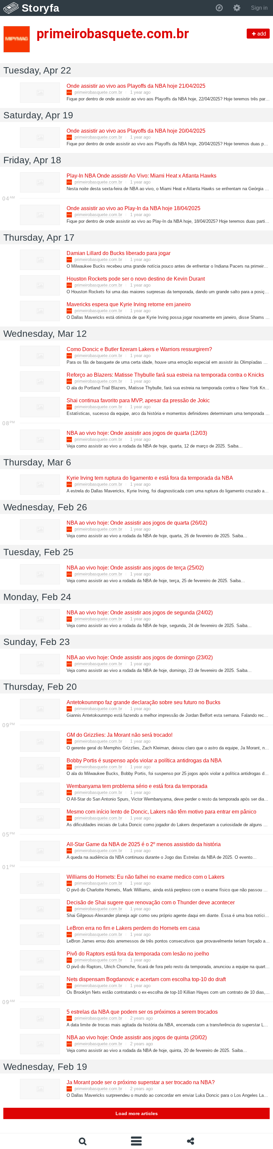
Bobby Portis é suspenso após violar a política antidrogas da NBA (144, 760)
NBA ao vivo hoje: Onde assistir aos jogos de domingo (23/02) (139, 657)
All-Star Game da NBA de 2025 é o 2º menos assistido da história (143, 844)
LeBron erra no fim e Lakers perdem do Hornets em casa (133, 928)
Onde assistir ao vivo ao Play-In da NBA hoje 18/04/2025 (133, 208)
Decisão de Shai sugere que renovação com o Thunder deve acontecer (150, 902)
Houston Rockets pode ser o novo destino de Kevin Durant (135, 279)
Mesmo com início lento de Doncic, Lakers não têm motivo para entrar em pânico (161, 812)
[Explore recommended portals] (219, 8)
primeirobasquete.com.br (98, 92)
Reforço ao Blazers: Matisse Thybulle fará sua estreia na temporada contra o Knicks (165, 375)
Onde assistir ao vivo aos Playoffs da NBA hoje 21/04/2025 (136, 86)
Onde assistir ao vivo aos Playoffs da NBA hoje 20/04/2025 (136, 131)
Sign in (259, 8)
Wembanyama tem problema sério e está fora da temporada (137, 786)
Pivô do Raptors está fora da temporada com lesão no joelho (137, 954)
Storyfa (40, 8)
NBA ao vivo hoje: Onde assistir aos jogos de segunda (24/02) (139, 612)
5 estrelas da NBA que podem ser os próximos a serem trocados (142, 1012)
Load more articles (137, 1113)
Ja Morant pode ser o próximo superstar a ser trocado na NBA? (140, 1082)
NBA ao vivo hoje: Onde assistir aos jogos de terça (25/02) (135, 568)
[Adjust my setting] (237, 8)
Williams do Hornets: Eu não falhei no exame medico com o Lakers (145, 877)
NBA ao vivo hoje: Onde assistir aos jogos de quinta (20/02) (136, 1037)
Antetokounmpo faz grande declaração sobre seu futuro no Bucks (143, 702)
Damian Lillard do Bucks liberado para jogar (118, 253)
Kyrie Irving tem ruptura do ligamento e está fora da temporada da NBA (149, 478)
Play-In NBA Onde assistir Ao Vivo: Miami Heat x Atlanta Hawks (141, 176)
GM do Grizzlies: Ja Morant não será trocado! (119, 735)
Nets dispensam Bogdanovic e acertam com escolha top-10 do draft (146, 979)
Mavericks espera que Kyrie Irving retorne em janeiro (128, 304)
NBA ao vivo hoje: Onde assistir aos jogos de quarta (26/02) (136, 523)
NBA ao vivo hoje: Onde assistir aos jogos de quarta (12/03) (136, 433)
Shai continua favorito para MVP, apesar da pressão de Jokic (138, 400)
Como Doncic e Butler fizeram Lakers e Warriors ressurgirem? (139, 349)
